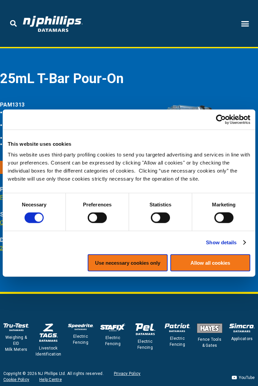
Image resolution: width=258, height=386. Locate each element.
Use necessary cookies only (127, 262)
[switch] (97, 217)
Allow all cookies (210, 262)
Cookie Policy (16, 379)
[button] (13, 23)
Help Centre (50, 379)
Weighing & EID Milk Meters (16, 343)
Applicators (242, 338)
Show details (221, 242)
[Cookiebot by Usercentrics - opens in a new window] (220, 120)
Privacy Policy (127, 373)
